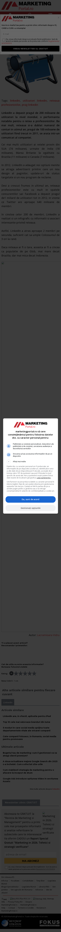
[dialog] (30, 466)
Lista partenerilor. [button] (44, 478)
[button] (30, 462)
